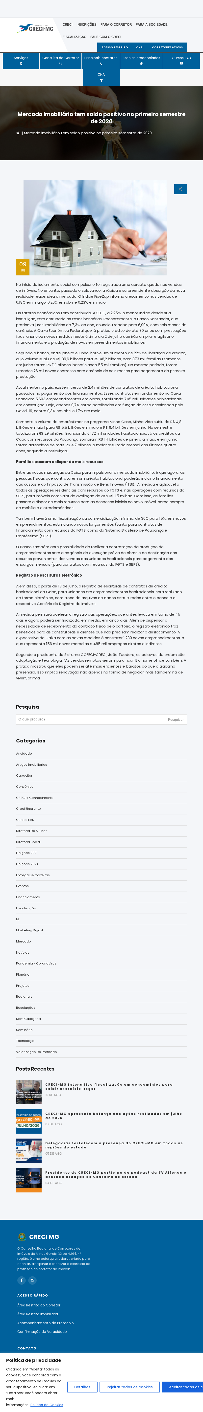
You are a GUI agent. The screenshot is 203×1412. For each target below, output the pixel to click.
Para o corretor (116, 24)
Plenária (22, 974)
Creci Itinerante (28, 808)
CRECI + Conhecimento (34, 797)
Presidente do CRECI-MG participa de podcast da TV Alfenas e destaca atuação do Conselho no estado (115, 1174)
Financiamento (28, 897)
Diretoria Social (28, 842)
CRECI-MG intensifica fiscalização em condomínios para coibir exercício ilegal (109, 1086)
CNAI (101, 74)
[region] (101, 1382)
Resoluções (25, 1007)
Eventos (22, 886)
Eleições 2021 (26, 853)
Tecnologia (25, 1040)
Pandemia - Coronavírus (36, 963)
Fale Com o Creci (105, 37)
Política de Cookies (46, 1404)
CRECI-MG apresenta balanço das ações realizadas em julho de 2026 (113, 1116)
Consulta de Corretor (60, 57)
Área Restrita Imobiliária (37, 1314)
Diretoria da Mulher (31, 831)
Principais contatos (100, 57)
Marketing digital (29, 930)
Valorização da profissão (36, 1052)
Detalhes (82, 1387)
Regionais (24, 996)
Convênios (24, 786)
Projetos (22, 985)
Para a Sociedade (152, 24)
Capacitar (24, 775)
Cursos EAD (181, 57)
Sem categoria (28, 1018)
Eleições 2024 (27, 864)
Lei (18, 919)
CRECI (68, 24)
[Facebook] (21, 1280)
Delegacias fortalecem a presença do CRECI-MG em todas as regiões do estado (114, 1145)
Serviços (21, 57)
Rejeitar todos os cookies (130, 1387)
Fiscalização (74, 37)
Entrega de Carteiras (33, 875)
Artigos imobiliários (31, 764)
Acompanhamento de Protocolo (45, 1323)
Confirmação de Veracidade (42, 1331)
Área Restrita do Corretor (38, 1305)
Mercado (23, 941)
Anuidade (24, 753)
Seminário (24, 1030)
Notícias (22, 952)
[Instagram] (32, 1280)
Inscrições (86, 24)
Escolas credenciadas (141, 57)
